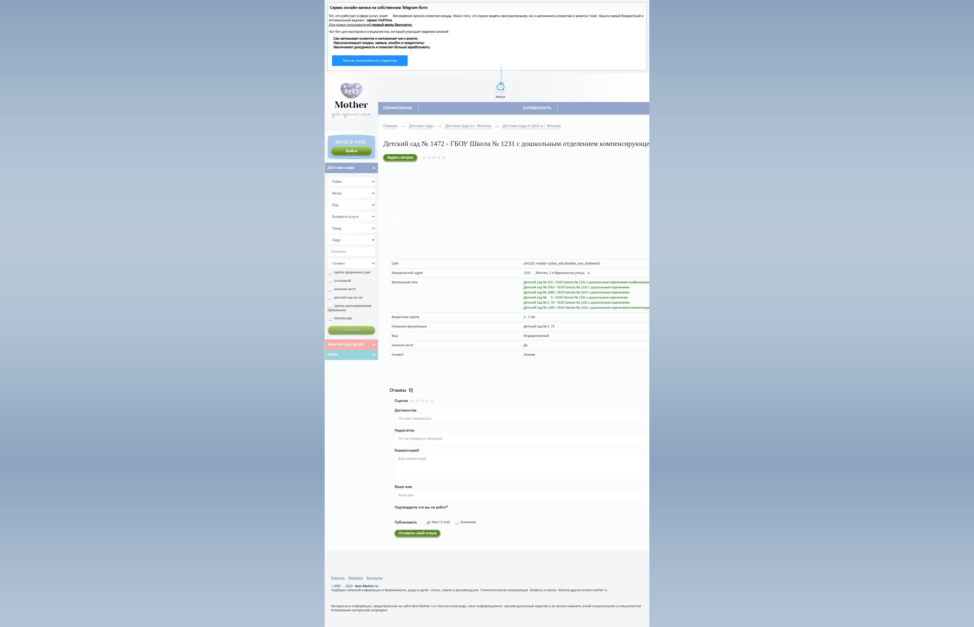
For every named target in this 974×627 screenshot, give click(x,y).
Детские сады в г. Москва (468, 126)
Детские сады (421, 126)
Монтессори (342, 318)
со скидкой (342, 281)
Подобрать (351, 330)
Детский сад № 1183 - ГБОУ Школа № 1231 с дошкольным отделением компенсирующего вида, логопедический (608, 308)
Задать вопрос (400, 157)
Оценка (401, 401)
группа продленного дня (351, 272)
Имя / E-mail (441, 522)
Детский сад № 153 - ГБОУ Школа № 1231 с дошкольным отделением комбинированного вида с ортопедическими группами (617, 282)
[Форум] (500, 81)
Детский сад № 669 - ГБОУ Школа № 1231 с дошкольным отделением (576, 298)
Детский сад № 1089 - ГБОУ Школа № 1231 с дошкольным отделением (576, 292)
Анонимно (468, 522)
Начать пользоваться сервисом (370, 61)
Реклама (355, 578)
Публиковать (406, 522)
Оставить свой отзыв (417, 533)
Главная (390, 126)
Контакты (375, 578)
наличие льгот (344, 289)
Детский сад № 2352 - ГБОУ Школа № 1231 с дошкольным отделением (576, 287)
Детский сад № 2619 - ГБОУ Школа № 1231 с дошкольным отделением (576, 303)
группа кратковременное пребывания (349, 308)
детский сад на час (348, 298)
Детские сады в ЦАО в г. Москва (532, 126)
